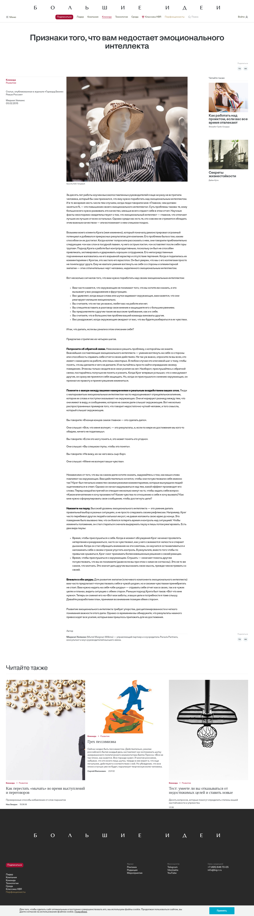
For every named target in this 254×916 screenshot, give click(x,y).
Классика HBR (153, 17)
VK (245, 69)
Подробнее (81, 912)
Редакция (132, 870)
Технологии (121, 17)
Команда (107, 17)
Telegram (172, 867)
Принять (222, 910)
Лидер (80, 17)
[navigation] (119, 17)
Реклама (132, 867)
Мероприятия (134, 873)
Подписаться (64, 17)
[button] (193, 17)
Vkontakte (172, 870)
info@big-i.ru (215, 870)
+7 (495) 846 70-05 (218, 867)
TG (239, 69)
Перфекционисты (174, 17)
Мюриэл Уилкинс (15, 100)
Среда (134, 17)
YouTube (172, 873)
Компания (92, 17)
